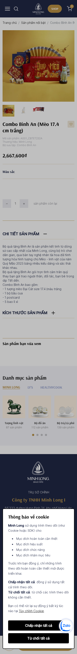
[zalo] (66, 625)
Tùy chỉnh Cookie (31, 611)
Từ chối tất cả (38, 638)
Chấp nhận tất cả (38, 625)
